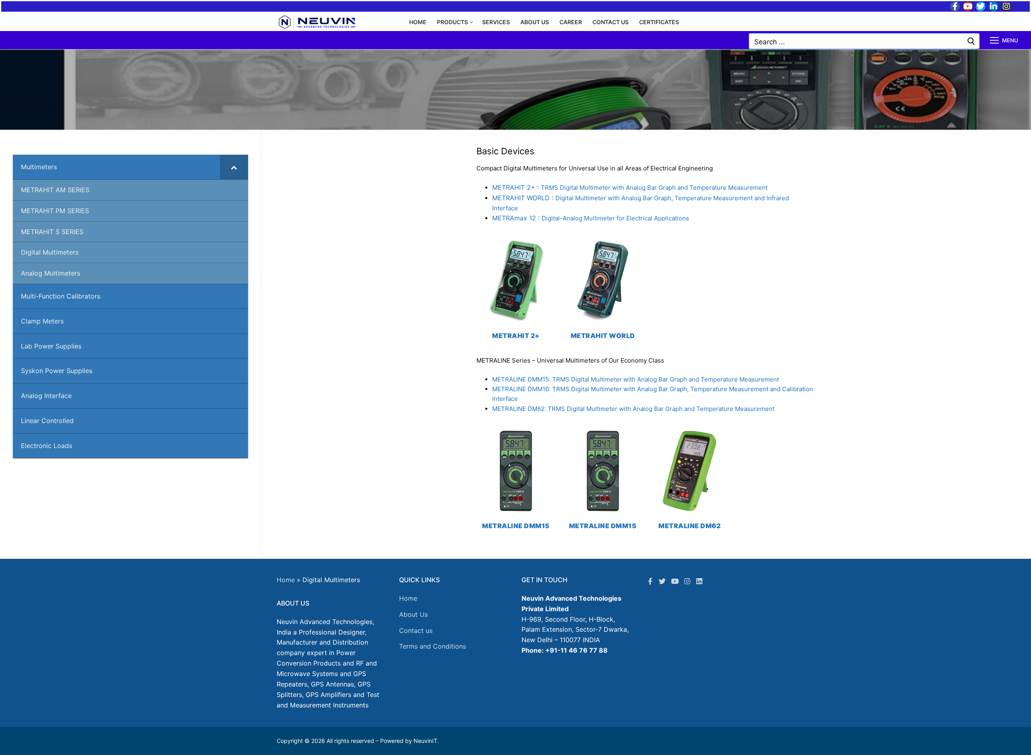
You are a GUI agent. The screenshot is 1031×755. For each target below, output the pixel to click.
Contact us (416, 630)
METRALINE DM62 (689, 526)
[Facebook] (955, 6)
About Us (413, 614)
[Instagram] (1006, 6)
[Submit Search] (971, 41)
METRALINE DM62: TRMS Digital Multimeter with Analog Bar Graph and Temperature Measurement (633, 409)
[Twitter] (980, 6)
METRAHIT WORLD (603, 336)
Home (286, 580)
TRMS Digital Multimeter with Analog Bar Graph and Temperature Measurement (630, 187)
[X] (662, 581)
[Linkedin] (699, 581)
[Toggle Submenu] (234, 167)
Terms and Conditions (432, 646)
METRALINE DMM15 (516, 526)
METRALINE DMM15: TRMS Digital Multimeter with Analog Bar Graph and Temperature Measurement (635, 379)
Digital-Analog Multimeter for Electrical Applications (590, 218)
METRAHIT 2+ (516, 336)
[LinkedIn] (993, 6)
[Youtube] (968, 6)
